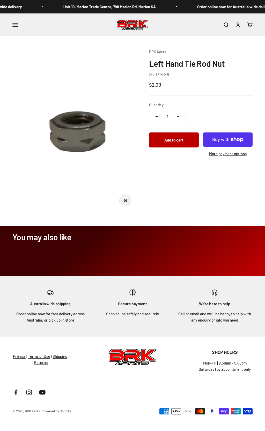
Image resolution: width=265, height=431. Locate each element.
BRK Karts (157, 51)
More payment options (228, 153)
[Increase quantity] (178, 116)
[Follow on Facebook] (15, 392)
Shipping (60, 356)
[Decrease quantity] (156, 116)
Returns (41, 362)
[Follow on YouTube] (42, 392)
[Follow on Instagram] (29, 392)
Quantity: (157, 104)
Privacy (19, 356)
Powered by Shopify (56, 411)
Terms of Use (39, 356)
